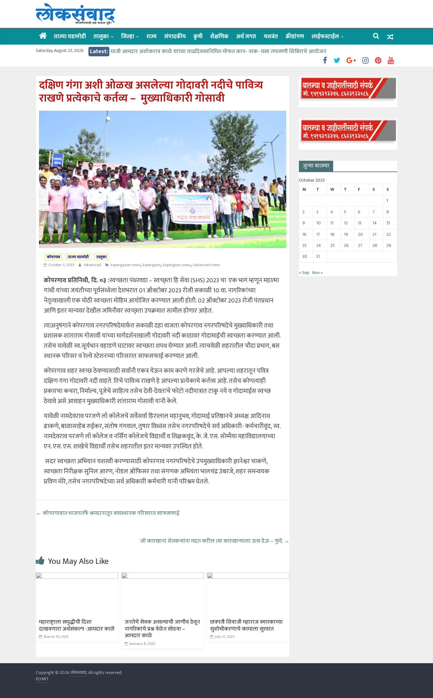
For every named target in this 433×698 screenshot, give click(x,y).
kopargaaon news (125, 265)
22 (388, 234)
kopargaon (152, 265)
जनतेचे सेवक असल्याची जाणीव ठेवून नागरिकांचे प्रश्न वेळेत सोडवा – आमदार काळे (162, 628)
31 (318, 256)
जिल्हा (127, 36)
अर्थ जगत (246, 36)
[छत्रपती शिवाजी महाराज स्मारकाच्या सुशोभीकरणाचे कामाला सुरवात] (248, 576)
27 (360, 245)
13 (359, 223)
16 (304, 234)
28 (374, 245)
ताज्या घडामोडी (70, 36)
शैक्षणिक (219, 36)
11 (331, 223)
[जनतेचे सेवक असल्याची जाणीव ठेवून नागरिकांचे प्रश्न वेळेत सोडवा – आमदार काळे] (162, 576)
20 (360, 234)
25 (332, 245)
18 (332, 234)
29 (388, 245)
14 (374, 223)
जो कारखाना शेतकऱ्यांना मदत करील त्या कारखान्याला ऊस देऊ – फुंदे (214, 541)
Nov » (317, 272)
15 (388, 223)
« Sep (304, 272)
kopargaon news (177, 265)
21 (374, 234)
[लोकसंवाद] (43, 36)
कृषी (198, 36)
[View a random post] (390, 37)
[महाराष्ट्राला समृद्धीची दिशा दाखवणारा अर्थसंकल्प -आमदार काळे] (77, 576)
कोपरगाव (53, 257)
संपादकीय (175, 36)
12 (346, 223)
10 (318, 223)
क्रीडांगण (295, 36)
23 (304, 245)
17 (318, 234)
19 (346, 234)
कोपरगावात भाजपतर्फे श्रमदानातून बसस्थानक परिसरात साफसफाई (108, 513)
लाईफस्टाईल (325, 36)
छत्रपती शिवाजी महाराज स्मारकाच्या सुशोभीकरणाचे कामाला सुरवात (246, 625)
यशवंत (271, 36)
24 (318, 245)
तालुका (101, 36)
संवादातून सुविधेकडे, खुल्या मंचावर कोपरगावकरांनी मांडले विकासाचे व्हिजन (187, 47)
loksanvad (93, 265)
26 (346, 245)
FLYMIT (42, 678)
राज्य (151, 36)
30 (304, 256)
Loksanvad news (206, 265)
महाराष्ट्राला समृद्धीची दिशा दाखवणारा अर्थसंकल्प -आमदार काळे (77, 625)
